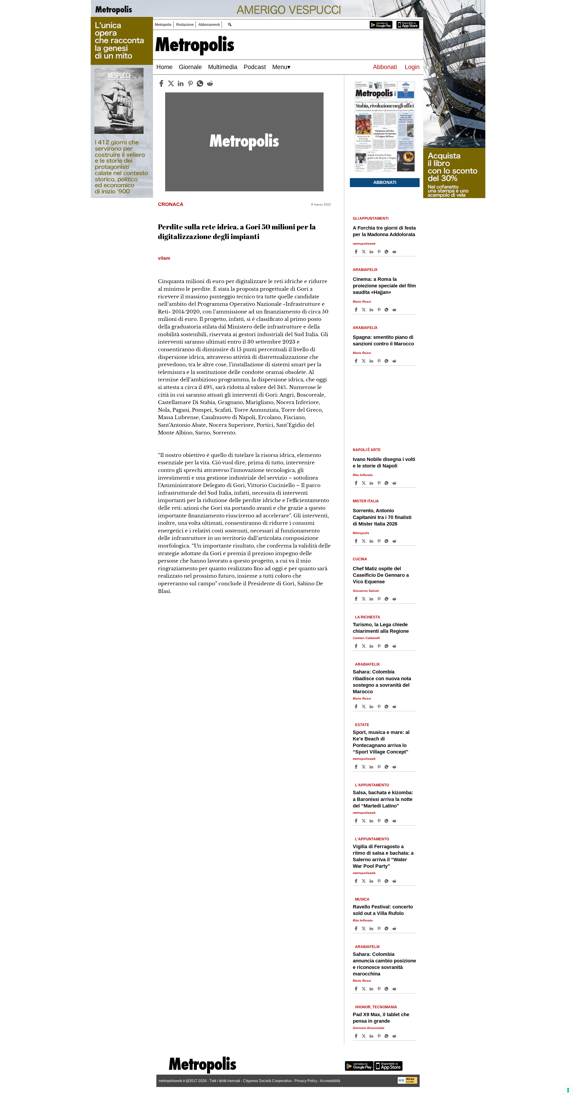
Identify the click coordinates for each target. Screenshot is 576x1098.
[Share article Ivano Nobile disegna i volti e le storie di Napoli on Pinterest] (379, 483)
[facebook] (161, 83)
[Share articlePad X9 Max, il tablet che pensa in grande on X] (364, 1036)
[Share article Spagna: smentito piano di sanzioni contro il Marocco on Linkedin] (372, 361)
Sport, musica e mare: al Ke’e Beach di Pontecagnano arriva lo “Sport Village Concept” (381, 742)
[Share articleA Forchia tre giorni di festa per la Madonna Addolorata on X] (364, 251)
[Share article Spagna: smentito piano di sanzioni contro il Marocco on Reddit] (395, 361)
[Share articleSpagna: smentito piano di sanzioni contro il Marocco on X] (364, 361)
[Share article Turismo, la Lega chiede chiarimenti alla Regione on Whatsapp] (387, 646)
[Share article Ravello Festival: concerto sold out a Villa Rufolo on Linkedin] (372, 928)
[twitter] (171, 83)
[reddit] (209, 83)
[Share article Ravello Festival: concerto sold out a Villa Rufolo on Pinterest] (379, 928)
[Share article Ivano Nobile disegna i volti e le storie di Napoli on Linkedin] (372, 483)
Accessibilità (330, 1081)
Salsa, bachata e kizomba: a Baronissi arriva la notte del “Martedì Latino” (383, 799)
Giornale (190, 66)
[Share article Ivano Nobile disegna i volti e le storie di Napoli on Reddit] (395, 483)
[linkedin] (180, 83)
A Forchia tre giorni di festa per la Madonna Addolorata (384, 231)
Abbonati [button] (384, 182)
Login (412, 66)
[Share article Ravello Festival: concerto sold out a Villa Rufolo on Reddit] (395, 928)
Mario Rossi (362, 301)
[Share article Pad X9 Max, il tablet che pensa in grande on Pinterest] (379, 1036)
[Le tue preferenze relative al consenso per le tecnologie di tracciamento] (568, 1090)
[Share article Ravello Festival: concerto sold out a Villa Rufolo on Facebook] (356, 928)
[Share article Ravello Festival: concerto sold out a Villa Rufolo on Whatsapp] (387, 928)
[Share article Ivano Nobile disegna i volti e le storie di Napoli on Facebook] (356, 483)
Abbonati (385, 66)
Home (164, 66)
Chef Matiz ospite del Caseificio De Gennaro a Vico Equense (381, 575)
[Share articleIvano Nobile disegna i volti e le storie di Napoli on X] (364, 483)
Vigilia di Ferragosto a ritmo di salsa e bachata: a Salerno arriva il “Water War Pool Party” (383, 856)
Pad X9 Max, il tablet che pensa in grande (381, 1018)
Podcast (255, 66)
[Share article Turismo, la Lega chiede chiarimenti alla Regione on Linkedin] (372, 646)
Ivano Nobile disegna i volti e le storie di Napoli (384, 462)
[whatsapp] (200, 83)
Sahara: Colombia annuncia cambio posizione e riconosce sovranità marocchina (384, 964)
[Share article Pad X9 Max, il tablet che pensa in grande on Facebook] (356, 1036)
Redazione (185, 25)
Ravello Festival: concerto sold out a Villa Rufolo (383, 910)
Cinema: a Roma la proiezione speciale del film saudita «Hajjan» (384, 285)
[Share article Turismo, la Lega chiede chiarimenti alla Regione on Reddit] (395, 646)
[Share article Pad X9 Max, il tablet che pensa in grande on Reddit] (395, 1036)
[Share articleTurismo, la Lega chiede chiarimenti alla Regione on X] (364, 646)
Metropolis (163, 25)
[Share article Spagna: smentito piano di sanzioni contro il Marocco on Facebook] (356, 361)
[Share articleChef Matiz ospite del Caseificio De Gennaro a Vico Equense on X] (364, 599)
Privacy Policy (306, 1081)
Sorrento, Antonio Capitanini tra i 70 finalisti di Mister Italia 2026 (382, 517)
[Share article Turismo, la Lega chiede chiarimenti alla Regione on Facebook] (356, 646)
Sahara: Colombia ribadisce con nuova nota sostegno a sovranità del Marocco (382, 681)
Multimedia (222, 66)
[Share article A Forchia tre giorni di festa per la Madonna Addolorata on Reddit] (395, 251)
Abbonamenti (209, 25)
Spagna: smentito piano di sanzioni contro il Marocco (383, 340)
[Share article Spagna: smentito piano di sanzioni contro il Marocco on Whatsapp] (387, 361)
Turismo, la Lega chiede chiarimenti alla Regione (381, 628)
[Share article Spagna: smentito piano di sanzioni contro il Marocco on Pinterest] (379, 361)
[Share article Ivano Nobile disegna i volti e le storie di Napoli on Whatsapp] (387, 483)
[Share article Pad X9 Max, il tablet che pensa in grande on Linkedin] (372, 1036)
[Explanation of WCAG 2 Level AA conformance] (407, 1083)
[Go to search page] (229, 24)
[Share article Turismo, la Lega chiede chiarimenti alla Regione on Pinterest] (379, 646)
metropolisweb (364, 243)
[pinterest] (190, 83)
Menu (279, 66)
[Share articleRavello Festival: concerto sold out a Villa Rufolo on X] (364, 928)
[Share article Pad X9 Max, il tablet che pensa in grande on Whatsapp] (387, 1036)
